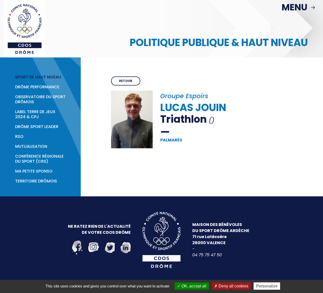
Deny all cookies (233, 286)
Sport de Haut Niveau (38, 77)
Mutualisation (31, 146)
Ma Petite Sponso (33, 171)
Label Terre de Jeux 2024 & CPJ (35, 114)
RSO (19, 136)
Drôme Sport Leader (36, 126)
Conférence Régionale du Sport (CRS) (39, 159)
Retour (125, 81)
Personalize (267, 286)
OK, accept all (193, 286)
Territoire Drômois (36, 181)
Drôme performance (37, 87)
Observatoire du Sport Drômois (40, 99)
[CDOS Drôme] (24, 28)
